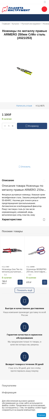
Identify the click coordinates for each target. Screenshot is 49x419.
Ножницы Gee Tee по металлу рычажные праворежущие (12, 270)
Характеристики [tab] (12, 219)
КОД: (38, 106)
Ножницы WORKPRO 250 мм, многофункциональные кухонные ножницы (36, 270)
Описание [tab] (8, 180)
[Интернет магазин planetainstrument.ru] (16, 9)
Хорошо (41, 415)
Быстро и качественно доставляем (24, 308)
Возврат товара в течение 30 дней (24, 364)
